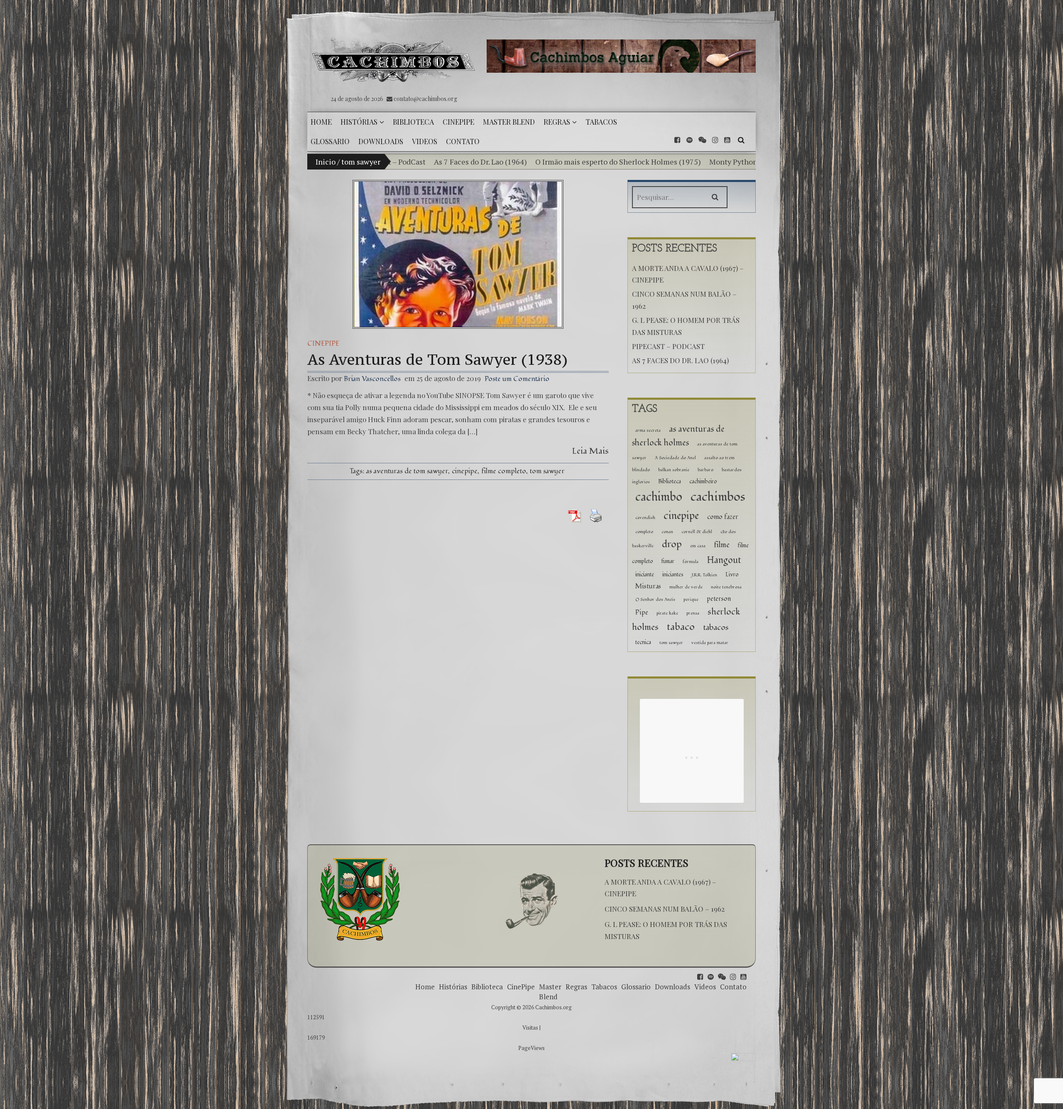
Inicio (326, 162)
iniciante (644, 574)
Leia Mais (590, 451)
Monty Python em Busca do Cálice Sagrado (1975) (684, 162)
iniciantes (672, 574)
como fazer (722, 517)
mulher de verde (686, 587)
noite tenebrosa (726, 587)
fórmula (690, 561)
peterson (719, 599)
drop (672, 544)
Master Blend (550, 991)
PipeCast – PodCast (668, 346)
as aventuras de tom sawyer (407, 471)
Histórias (453, 986)
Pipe (641, 612)
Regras (576, 986)
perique (690, 599)
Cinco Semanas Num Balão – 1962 (665, 908)
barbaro (705, 470)
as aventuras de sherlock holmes (678, 436)
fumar (667, 561)
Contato (733, 986)
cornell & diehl (696, 532)
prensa (692, 613)
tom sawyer (547, 471)
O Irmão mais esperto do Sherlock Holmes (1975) (510, 162)
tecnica (643, 642)
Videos (705, 986)
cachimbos (718, 496)
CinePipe (323, 343)
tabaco (681, 627)
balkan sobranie (673, 470)
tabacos (715, 627)
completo (644, 532)
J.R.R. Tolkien (704, 575)
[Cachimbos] (393, 59)
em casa (697, 546)
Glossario (636, 986)
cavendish (645, 517)
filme (722, 545)
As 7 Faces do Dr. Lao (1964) (680, 360)
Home (425, 986)
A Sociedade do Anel (675, 458)
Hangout (724, 560)
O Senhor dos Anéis (655, 599)
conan (667, 532)
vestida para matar (709, 642)
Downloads (672, 986)
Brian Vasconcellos (372, 379)
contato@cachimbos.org (425, 99)
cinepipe (465, 471)
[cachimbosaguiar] (621, 56)
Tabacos (604, 986)
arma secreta (648, 430)
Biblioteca (669, 481)
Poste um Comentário (517, 379)
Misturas (648, 586)
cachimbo (658, 497)
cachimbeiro (703, 481)
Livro (732, 574)
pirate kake (667, 613)
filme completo (503, 471)
